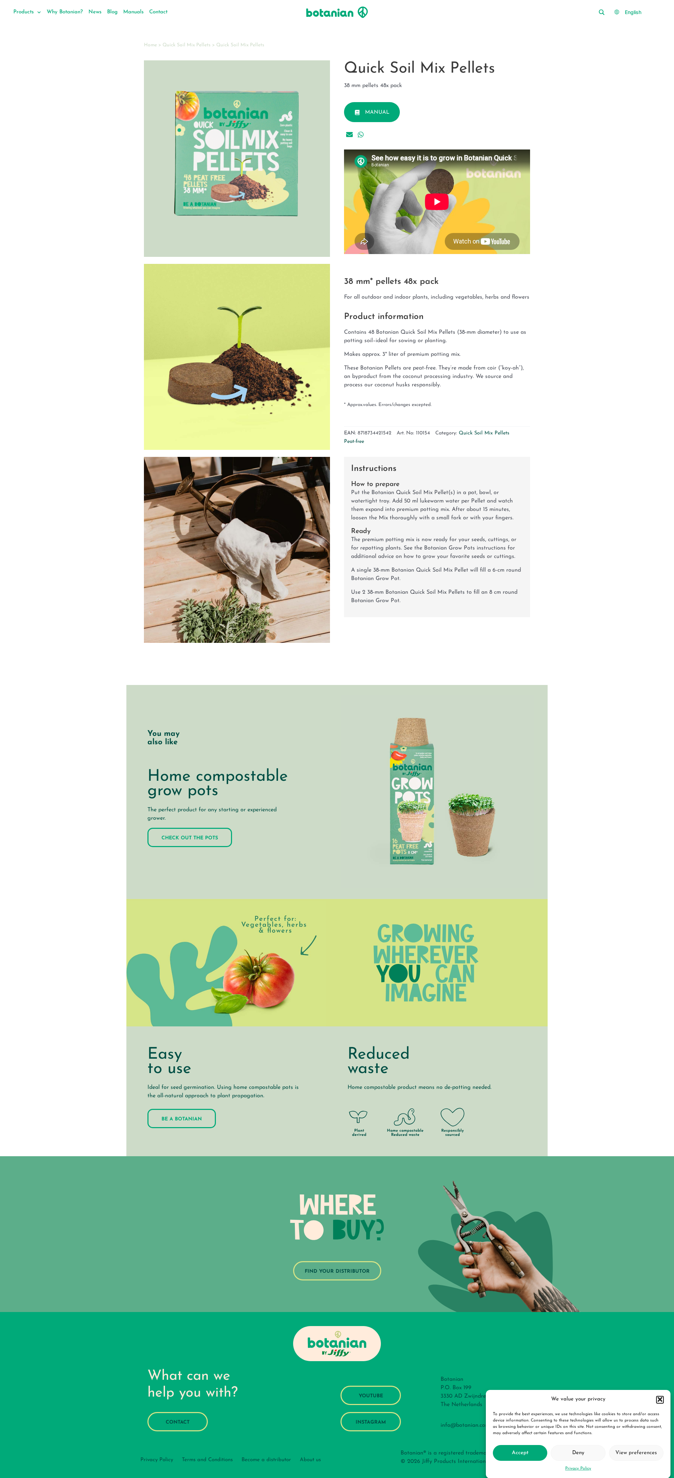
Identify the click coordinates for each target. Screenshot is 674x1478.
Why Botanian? (65, 12)
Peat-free (354, 441)
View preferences (636, 1452)
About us (310, 1460)
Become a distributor (266, 1460)
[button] (659, 1399)
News (94, 12)
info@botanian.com (465, 1425)
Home (150, 45)
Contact (158, 12)
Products (23, 12)
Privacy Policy (578, 1468)
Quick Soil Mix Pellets (187, 45)
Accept (520, 1452)
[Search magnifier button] (601, 12)
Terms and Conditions (207, 1460)
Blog (112, 12)
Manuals (133, 12)
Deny (578, 1452)
